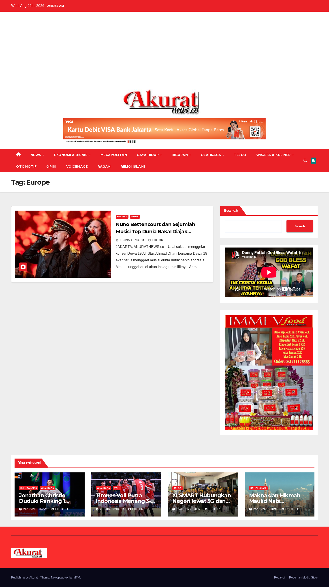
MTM (76, 577)
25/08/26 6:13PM (265, 509)
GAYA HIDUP (148, 155)
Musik (135, 216)
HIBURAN (180, 155)
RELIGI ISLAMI (133, 166)
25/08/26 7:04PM (189, 509)
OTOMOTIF (26, 166)
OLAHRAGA (211, 155)
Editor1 (158, 240)
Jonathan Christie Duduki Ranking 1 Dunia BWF (42, 501)
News (37, 155)
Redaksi (279, 577)
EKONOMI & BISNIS (71, 155)
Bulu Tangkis (28, 488)
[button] (305, 160)
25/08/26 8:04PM (112, 509)
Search (231, 210)
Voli (117, 488)
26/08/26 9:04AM (35, 509)
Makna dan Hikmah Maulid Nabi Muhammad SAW (274, 501)
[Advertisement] (164, 52)
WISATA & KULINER (274, 155)
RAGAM (104, 166)
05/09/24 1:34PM (132, 240)
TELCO (240, 155)
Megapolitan (113, 155)
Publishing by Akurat (25, 577)
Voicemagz (77, 166)
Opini (51, 166)
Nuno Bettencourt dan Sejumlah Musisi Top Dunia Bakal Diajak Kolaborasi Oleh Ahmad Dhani (155, 231)
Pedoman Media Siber (303, 577)
